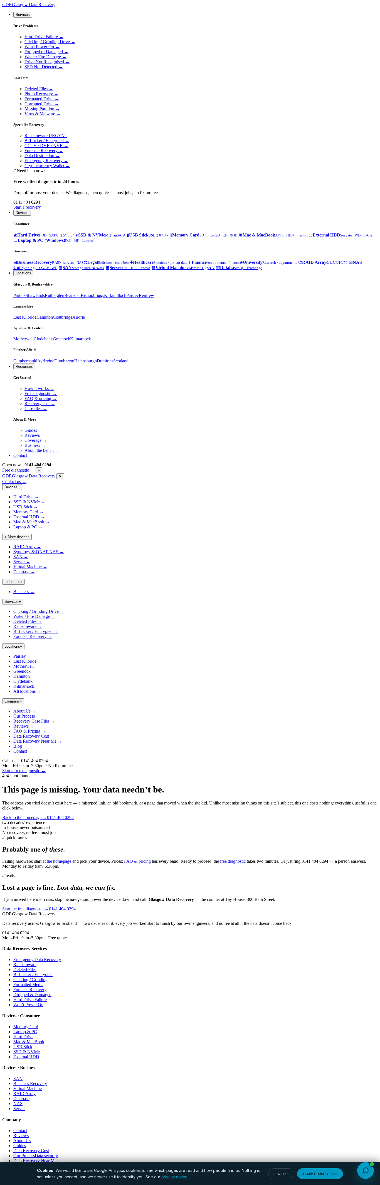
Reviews (34, 435)
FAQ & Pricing (29, 731)
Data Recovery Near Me (37, 741)
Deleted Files (38, 88)
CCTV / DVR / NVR (46, 145)
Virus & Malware (42, 113)
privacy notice (174, 1176)
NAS (18, 1103)
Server (21, 561)
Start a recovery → (29, 207)
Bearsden (72, 295)
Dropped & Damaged (32, 994)
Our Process (26, 716)
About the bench (41, 450)
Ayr (40, 361)
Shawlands (35, 295)
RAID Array (27, 546)
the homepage (59, 861)
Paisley (132, 295)
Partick (19, 295)
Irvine (49, 361)
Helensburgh (85, 361)
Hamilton (44, 317)
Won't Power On (42, 46)
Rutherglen (54, 295)
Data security (46, 1155)
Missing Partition (42, 108)
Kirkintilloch (115, 295)
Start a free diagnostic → (24, 770)
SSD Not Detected (43, 66)
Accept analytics (320, 1174)
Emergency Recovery (46, 160)
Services (23, 15)
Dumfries (105, 361)
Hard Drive (26, 496)
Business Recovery (30, 1083)
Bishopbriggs (92, 295)
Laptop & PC (28, 527)
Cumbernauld (25, 361)
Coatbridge (62, 317)
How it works (39, 388)
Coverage (35, 440)
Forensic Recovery (43, 150)
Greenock (61, 339)
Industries (13, 582)
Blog (20, 746)
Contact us (14, 481)
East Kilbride (24, 317)
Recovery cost (39, 403)
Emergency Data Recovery (37, 959)
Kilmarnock (80, 339)
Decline (281, 1174)
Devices (22, 213)
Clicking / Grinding (30, 979)
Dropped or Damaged (46, 51)
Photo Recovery (41, 93)
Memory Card (28, 511)
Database (24, 571)
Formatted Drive (41, 98)
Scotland (121, 361)
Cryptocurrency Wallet (47, 165)
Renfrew (146, 295)
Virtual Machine (30, 566)
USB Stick (25, 506)
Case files (35, 408)
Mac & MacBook (31, 522)
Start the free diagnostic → (25, 908)
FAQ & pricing (40, 398)
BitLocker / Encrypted (46, 140)
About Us (24, 711)
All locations (27, 691)
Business (35, 445)
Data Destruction (42, 155)
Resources (24, 366)
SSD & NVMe (29, 501)
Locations (23, 273)
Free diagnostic (40, 393)
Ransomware (45, 135)
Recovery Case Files (34, 721)
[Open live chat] (365, 1170)
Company (13, 701)
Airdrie (78, 317)
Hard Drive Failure (43, 36)
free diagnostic (233, 861)
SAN (20, 556)
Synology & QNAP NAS (38, 551)
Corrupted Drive (41, 103)
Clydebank (43, 339)
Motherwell (23, 339)
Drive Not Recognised (47, 61)
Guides (33, 430)
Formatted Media (28, 984)
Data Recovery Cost (34, 736)
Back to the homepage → (24, 817)
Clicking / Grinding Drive (49, 41)
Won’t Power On (28, 1004)
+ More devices (16, 537)
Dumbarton (64, 361)
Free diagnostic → (18, 470)
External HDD (29, 517)
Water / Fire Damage (45, 56)
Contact (20, 455)
